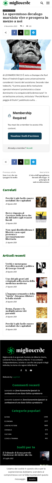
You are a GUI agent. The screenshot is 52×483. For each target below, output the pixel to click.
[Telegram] (33, 32)
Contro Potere (9, 11)
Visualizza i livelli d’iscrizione (25, 136)
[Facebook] (14, 32)
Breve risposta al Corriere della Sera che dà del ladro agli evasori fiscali (19, 216)
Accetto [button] (32, 479)
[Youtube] (31, 370)
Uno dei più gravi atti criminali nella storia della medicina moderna (20, 281)
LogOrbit (16, 377)
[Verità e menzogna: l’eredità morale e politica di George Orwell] (41, 267)
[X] (20, 32)
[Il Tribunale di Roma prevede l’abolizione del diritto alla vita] (44, 456)
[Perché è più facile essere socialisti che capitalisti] (41, 202)
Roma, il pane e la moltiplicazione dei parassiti (16, 311)
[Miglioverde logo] (26, 350)
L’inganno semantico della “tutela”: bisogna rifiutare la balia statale (20, 296)
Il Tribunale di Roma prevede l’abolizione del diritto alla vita (17, 454)
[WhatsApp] (27, 32)
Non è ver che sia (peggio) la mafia (10, 176)
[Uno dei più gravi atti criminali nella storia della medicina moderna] (41, 282)
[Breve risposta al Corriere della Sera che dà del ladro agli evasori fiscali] (41, 217)
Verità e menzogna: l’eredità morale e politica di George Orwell (20, 266)
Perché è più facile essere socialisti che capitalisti (20, 199)
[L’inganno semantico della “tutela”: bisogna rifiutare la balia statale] (41, 297)
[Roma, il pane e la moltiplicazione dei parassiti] (41, 312)
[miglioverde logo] (17, 3)
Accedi (29, 148)
